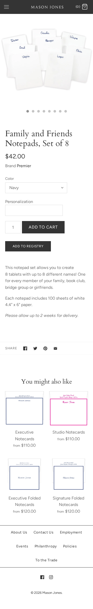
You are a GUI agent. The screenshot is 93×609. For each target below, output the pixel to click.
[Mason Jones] (46, 7)
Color (9, 178)
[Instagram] (51, 577)
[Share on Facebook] (25, 348)
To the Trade (46, 560)
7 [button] (60, 111)
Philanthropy (46, 546)
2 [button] (32, 111)
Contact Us (44, 532)
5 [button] (49, 111)
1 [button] (27, 111)
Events (22, 546)
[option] (46, 60)
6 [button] (54, 111)
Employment (71, 532)
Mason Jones (52, 593)
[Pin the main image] (45, 348)
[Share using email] (55, 348)
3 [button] (38, 111)
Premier (24, 165)
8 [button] (65, 111)
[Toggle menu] (6, 6)
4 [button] (43, 111)
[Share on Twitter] (35, 348)
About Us (19, 532)
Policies (70, 546)
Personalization (19, 201)
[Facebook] (42, 577)
